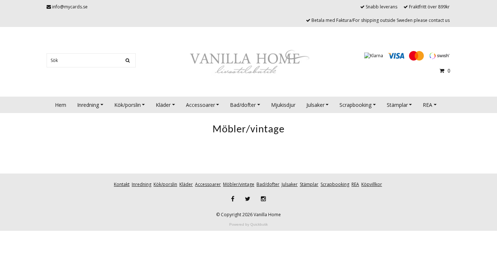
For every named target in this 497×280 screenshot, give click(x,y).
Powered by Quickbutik (248, 224)
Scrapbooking (355, 104)
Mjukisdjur (283, 104)
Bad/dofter (243, 104)
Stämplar (397, 104)
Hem (60, 104)
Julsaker (315, 104)
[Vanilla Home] (248, 62)
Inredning (88, 104)
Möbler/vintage (238, 184)
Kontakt (122, 184)
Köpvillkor (371, 184)
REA (427, 104)
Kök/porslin (127, 104)
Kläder (163, 104)
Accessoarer (200, 104)
